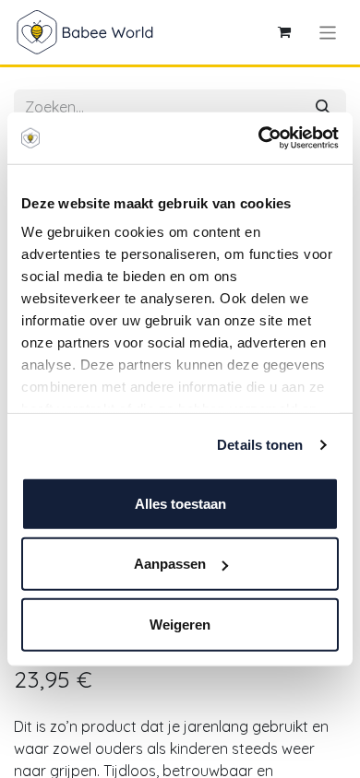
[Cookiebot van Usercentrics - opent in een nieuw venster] (259, 138)
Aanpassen (170, 564)
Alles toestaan (180, 503)
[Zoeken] (323, 106)
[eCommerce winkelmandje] (284, 32)
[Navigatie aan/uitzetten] (328, 32)
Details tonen (260, 445)
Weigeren (180, 623)
